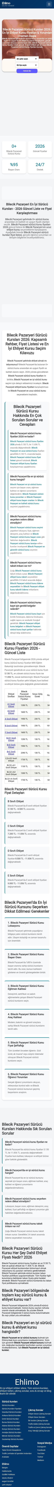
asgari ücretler (8, 1481)
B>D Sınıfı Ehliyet (11, 746)
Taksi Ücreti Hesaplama (11, 1450)
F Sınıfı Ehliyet (11, 732)
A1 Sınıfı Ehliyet (11, 705)
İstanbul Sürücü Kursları (11, 1412)
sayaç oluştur (7, 1478)
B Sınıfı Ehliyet (11, 726)
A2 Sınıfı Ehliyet (11, 712)
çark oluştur (7, 1485)
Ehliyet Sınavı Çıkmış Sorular (39, 1414)
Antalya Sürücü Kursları (11, 1432)
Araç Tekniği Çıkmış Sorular (39, 1431)
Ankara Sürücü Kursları (11, 1415)
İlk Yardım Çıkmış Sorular (38, 1421)
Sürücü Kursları (8, 1405)
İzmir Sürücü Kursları (10, 1419)
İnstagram (41, 1447)
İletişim (5, 1468)
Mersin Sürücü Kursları (11, 1436)
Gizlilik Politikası (8, 1474)
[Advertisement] (27, 105)
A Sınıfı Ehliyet (11, 719)
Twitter (40, 1457)
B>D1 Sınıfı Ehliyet (11, 739)
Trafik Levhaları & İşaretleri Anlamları (17, 1453)
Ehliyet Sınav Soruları (36, 1417)
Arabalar (5, 1457)
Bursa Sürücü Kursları (11, 1422)
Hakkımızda (7, 1471)
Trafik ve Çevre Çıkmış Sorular (40, 1427)
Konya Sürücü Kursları (11, 1429)
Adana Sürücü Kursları (11, 1426)
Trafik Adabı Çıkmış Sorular (39, 1424)
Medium (40, 1460)
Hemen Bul (27, 71)
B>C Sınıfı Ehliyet (11, 752)
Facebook (41, 1450)
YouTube (40, 1453)
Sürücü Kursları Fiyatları (11, 1409)
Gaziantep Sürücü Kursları (12, 1439)
